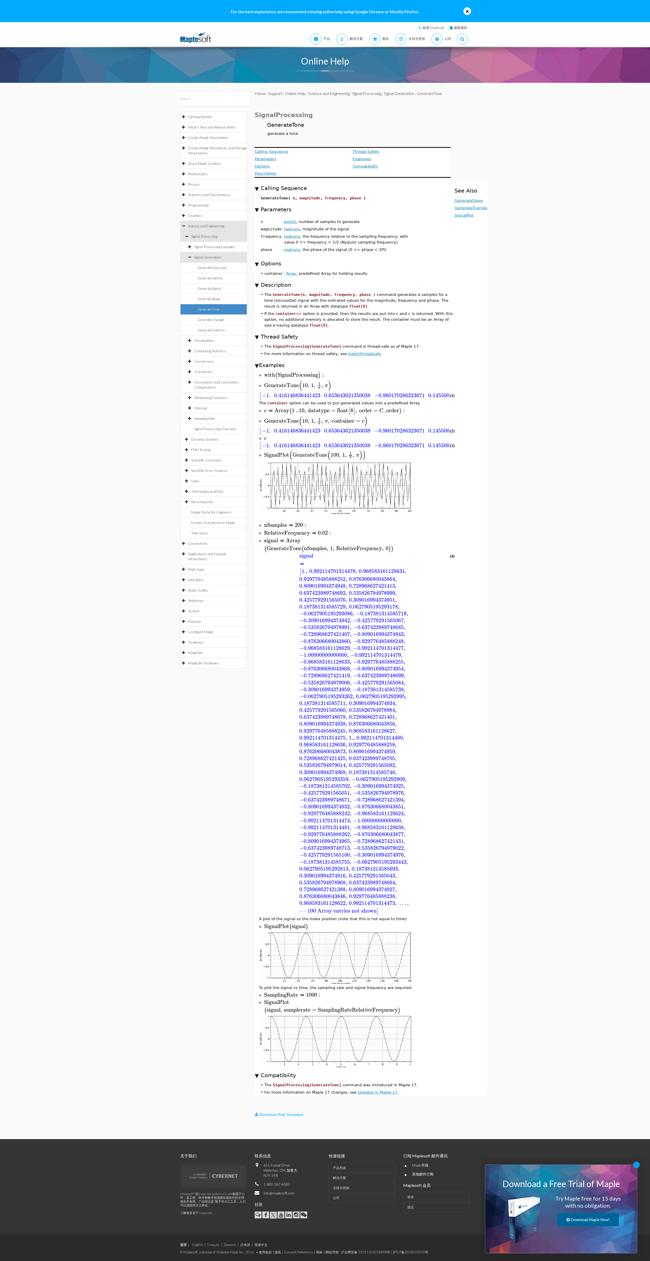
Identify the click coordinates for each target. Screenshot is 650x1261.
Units (195, 481)
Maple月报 (420, 1165)
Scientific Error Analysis (209, 470)
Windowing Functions (211, 397)
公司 (336, 1198)
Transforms (203, 372)
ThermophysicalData (207, 491)
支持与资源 (341, 1188)
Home (260, 93)
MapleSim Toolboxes (203, 663)
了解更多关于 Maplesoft (196, 1213)
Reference (196, 600)
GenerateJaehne (210, 278)
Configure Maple (200, 632)
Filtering (200, 408)
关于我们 (188, 1155)
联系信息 (263, 1155)
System (193, 611)
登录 (410, 1197)
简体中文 (261, 1245)
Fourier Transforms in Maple (213, 522)
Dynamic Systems (204, 439)
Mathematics (198, 174)
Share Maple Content (204, 163)
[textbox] (294, 375)
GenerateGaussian (212, 267)
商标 (319, 1252)
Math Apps (196, 569)
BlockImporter (202, 502)
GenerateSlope (208, 299)
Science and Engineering (206, 226)
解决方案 (339, 1178)
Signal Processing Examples (214, 247)
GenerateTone (208, 309)
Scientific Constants (206, 460)
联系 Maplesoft (433, 28)
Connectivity (198, 543)
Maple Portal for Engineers (211, 512)
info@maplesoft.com (279, 1193)
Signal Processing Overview (215, 429)
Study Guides (198, 590)
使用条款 (265, 1252)
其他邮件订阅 (422, 1174)
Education (195, 580)
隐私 (278, 1252)
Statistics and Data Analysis (209, 195)
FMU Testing (200, 450)
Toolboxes (196, 642)
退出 (410, 1207)
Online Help (295, 93)
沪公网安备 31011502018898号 (365, 1252)
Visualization (204, 340)
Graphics (195, 215)
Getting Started (200, 117)
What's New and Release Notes (212, 127)
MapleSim (195, 652)
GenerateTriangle (210, 319)
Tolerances (199, 533)
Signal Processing (204, 236)
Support (275, 93)
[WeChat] (303, 1214)
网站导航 (332, 1252)
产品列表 (339, 1168)
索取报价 (460, 28)
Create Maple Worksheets (208, 137)
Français (213, 1245)
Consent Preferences (298, 1252)
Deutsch (230, 1245)
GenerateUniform (211, 330)
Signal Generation (207, 257)
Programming (198, 205)
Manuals (194, 621)
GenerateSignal (209, 288)
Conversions (204, 361)
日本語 (245, 1245)
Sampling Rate (204, 418)
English (197, 1245)
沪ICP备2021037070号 (410, 1252)
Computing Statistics (210, 351)
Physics (194, 184)
